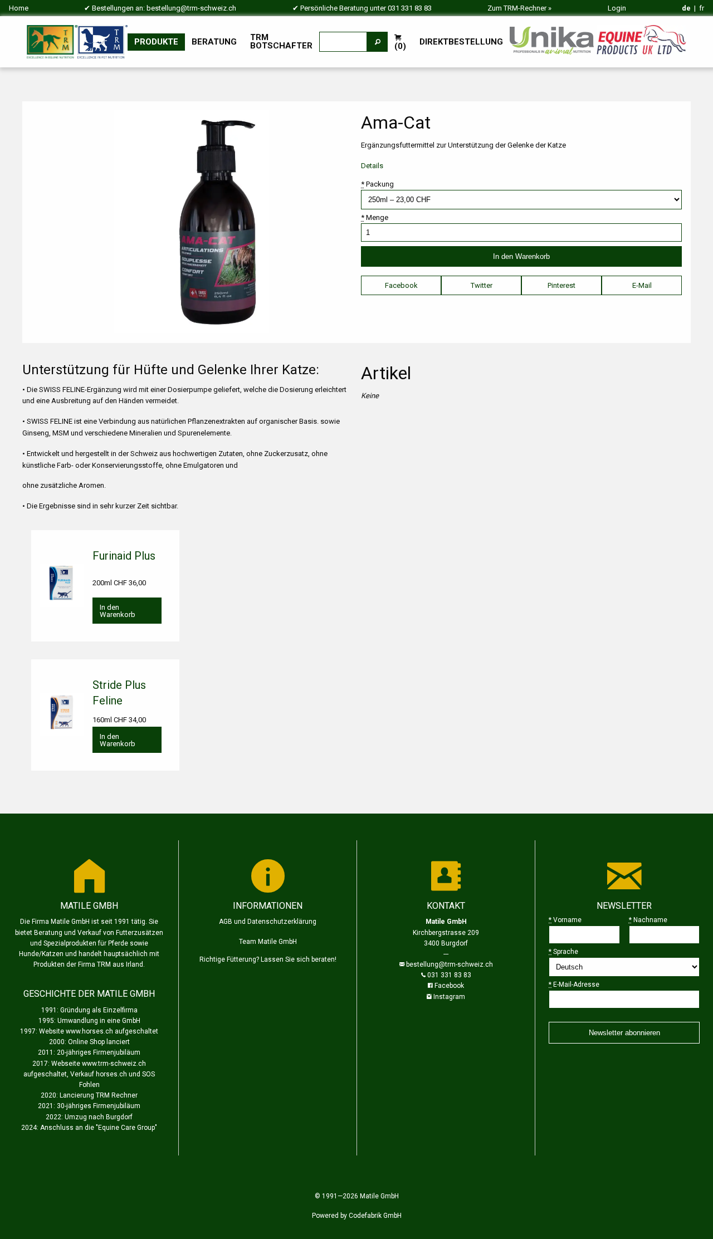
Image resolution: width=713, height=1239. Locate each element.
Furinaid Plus (123, 555)
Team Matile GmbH (268, 942)
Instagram (449, 997)
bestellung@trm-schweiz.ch (191, 8)
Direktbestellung (461, 42)
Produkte (156, 42)
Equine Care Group (126, 1128)
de (686, 8)
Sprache (563, 951)
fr (701, 8)
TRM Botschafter (281, 41)
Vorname (565, 920)
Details (372, 165)
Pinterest (561, 285)
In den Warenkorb (117, 611)
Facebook (401, 285)
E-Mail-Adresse (574, 984)
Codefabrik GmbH (375, 1216)
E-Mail (642, 285)
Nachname (648, 920)
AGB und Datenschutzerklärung (267, 921)
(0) (400, 46)
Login (617, 8)
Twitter (481, 285)
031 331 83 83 (410, 8)
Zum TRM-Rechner (516, 8)
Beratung (214, 42)
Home (18, 8)
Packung (377, 184)
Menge (374, 217)
